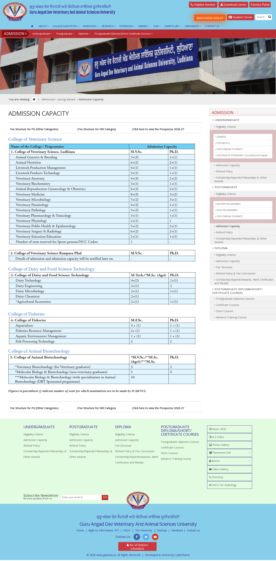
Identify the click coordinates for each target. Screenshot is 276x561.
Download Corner (234, 4)
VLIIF (156, 26)
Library (143, 26)
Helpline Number (204, 4)
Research (108, 26)
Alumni (215, 460)
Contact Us (212, 26)
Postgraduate (65, 33)
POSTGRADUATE (225, 187)
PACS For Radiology (223, 485)
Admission (89, 26)
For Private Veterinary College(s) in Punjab (241, 155)
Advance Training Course (230, 317)
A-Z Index (217, 437)
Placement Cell (221, 452)
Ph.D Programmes (227, 210)
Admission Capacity (227, 165)
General (221, 136)
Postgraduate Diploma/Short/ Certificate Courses (123, 33)
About (43, 26)
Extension (126, 26)
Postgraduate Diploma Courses (234, 298)
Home (80, 530)
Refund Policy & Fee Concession (235, 273)
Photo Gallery (220, 445)
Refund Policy (224, 171)
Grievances (192, 26)
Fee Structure (223, 267)
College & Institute (65, 26)
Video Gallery (220, 469)
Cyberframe (182, 555)
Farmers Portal (260, 4)
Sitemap (162, 530)
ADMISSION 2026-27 (209, 18)
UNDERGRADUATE (226, 120)
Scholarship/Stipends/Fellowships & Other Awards (240, 179)
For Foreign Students (229, 149)
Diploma (84, 33)
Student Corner (242, 17)
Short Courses (224, 311)
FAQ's (126, 530)
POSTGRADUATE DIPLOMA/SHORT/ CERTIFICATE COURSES (237, 291)
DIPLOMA (220, 248)
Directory (217, 477)
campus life (171, 26)
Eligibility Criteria (225, 126)
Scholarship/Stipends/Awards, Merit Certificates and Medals (244, 281)
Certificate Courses (227, 305)
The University (143, 530)
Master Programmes (228, 204)
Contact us (193, 530)
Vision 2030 (218, 429)
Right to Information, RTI (103, 530)
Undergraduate (41, 33)
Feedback (177, 530)
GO (105, 497)
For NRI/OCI (223, 143)
